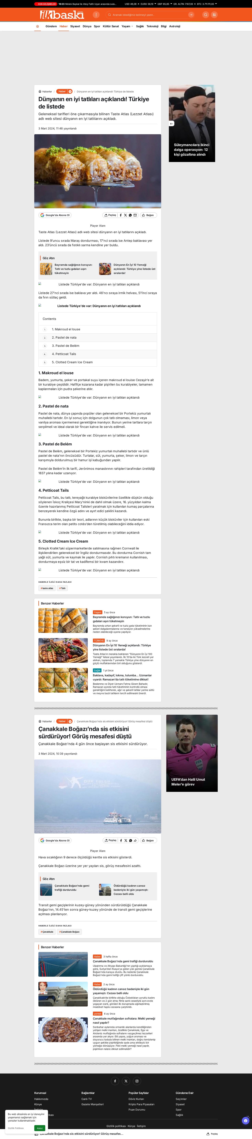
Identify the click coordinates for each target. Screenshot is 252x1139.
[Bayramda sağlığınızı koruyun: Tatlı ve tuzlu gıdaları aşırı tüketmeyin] (68, 269)
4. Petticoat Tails (60, 354)
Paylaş (214, 1133)
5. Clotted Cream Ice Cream (68, 362)
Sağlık (97, 670)
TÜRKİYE (99, 640)
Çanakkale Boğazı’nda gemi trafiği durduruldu (123, 961)
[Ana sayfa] (37, 26)
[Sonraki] (212, 123)
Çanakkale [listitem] (47, 931)
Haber (97, 956)
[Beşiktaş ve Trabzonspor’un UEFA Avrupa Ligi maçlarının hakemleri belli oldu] (192, 123)
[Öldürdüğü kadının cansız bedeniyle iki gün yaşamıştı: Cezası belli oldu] (127, 890)
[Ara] (205, 14)
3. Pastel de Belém (62, 345)
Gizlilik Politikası (16, 1128)
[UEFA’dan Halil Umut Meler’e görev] (192, 753)
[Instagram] (137, 1081)
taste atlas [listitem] (47, 588)
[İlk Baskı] (62, 14)
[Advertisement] (126, 57)
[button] (214, 14)
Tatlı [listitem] (62, 588)
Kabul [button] (40, 1128)
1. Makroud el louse (62, 329)
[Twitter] (126, 1081)
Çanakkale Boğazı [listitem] (69, 931)
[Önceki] (171, 123)
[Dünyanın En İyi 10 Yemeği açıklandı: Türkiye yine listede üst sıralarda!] (127, 269)
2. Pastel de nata (60, 337)
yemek (97, 1013)
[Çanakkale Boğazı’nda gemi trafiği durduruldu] (68, 890)
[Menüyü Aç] (96, 14)
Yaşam (97, 612)
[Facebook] (115, 1081)
